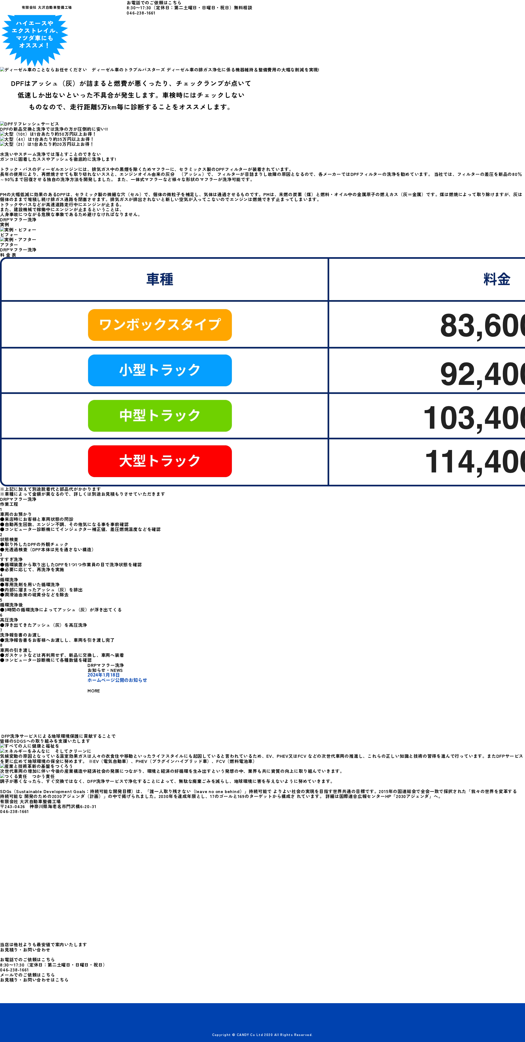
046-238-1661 (141, 12)
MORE (94, 690)
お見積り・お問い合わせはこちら (34, 979)
